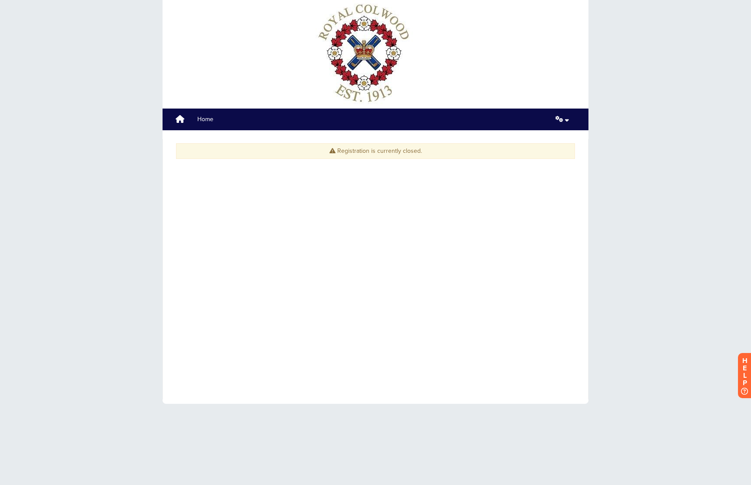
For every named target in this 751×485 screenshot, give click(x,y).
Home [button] (205, 119)
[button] (562, 119)
